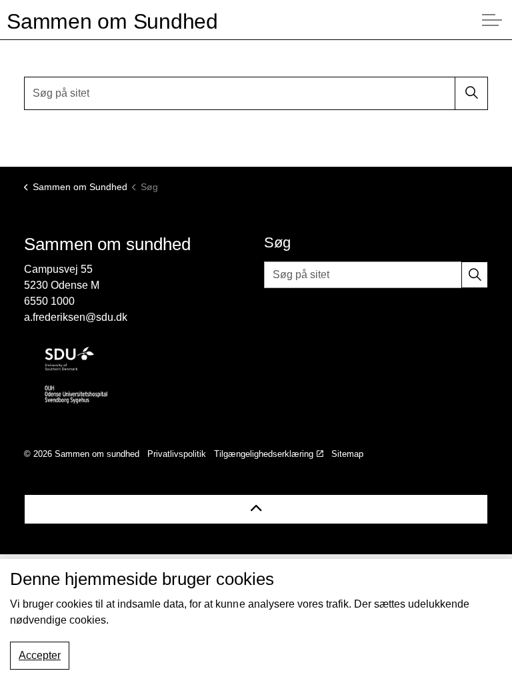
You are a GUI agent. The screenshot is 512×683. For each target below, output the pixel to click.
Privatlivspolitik (176, 454)
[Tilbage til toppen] (256, 509)
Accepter (40, 655)
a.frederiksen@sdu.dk (75, 317)
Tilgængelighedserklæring (263, 454)
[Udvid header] (492, 20)
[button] (471, 93)
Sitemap (347, 454)
